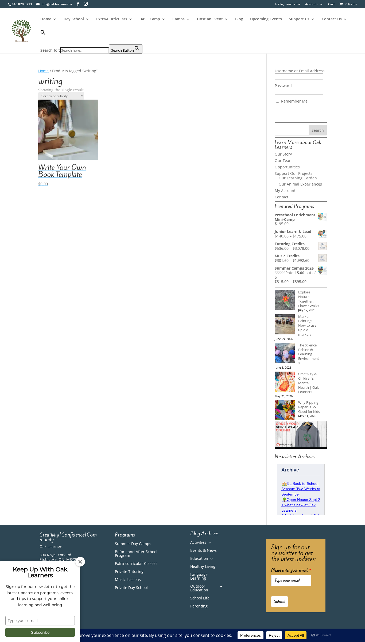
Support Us (299, 19)
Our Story (283, 154)
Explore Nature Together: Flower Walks (308, 299)
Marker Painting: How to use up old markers (307, 325)
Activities (198, 543)
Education (199, 559)
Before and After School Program (136, 554)
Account (311, 4)
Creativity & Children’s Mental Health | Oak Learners (308, 382)
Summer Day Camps (133, 544)
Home (45, 19)
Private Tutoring (129, 572)
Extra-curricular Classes (136, 564)
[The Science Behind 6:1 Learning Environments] (285, 353)
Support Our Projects (293, 173)
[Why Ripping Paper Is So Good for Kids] (285, 410)
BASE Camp (149, 19)
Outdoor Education (199, 588)
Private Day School (131, 588)
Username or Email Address (300, 70)
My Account (285, 190)
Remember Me (294, 101)
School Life (199, 598)
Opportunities (287, 166)
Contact (281, 196)
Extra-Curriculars (111, 19)
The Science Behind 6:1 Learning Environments (308, 354)
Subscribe (40, 632)
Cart (331, 4)
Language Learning (199, 577)
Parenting (199, 606)
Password (283, 85)
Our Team (284, 160)
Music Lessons (128, 580)
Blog (239, 19)
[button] (91, 37)
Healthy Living (202, 567)
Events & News (203, 551)
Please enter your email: (291, 570)
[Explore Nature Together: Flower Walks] (285, 300)
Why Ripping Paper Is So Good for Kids (309, 407)
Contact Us (332, 19)
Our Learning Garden (298, 177)
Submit (279, 601)
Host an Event (210, 19)
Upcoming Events (266, 19)
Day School (74, 19)
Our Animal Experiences (300, 184)
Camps (178, 19)
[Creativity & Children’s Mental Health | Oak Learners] (285, 382)
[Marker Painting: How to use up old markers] (285, 324)
